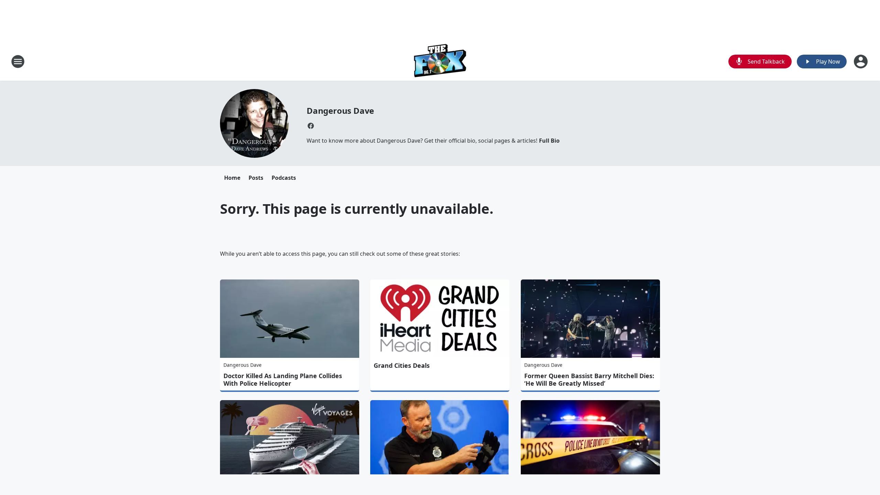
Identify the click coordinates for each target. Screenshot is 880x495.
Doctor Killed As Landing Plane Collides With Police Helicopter (282, 379)
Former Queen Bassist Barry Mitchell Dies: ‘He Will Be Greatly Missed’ (589, 379)
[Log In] (861, 61)
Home (232, 178)
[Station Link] (440, 61)
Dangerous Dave (340, 110)
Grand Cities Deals (402, 365)
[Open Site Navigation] (18, 61)
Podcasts (284, 178)
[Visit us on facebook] (311, 126)
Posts (256, 178)
